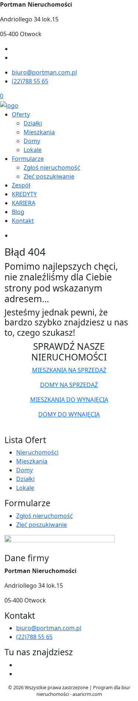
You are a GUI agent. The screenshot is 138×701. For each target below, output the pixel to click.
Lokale (33, 150)
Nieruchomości (37, 452)
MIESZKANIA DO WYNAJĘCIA (69, 400)
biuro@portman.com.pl (44, 72)
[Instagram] (15, 57)
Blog (18, 212)
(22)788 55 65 (30, 81)
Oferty (21, 114)
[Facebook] (15, 49)
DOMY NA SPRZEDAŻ (69, 385)
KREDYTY (24, 194)
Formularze (28, 159)
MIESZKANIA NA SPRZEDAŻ (69, 370)
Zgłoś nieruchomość (52, 167)
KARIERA (23, 203)
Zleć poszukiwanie (49, 176)
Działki (33, 123)
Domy (32, 141)
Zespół (21, 185)
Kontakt (23, 221)
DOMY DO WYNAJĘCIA (69, 414)
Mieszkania (39, 132)
